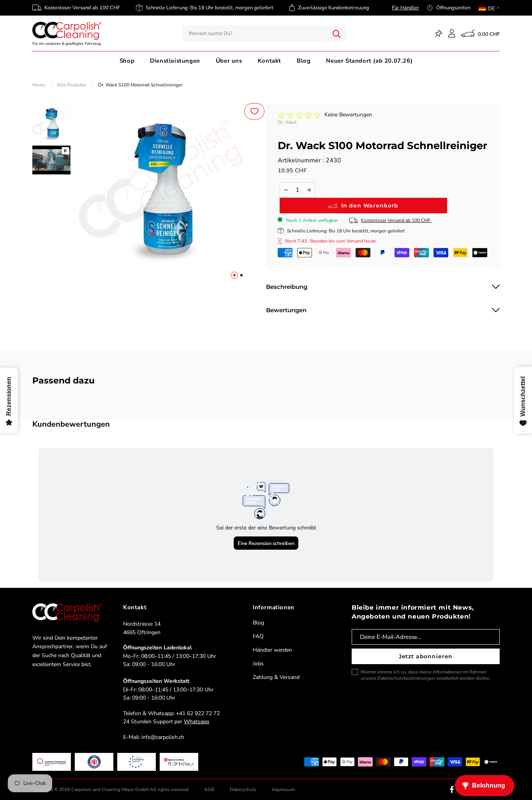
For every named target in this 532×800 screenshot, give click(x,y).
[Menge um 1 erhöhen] (309, 190)
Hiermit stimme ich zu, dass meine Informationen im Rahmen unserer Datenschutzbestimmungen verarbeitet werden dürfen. (426, 675)
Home (38, 85)
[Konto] (451, 33)
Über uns (229, 61)
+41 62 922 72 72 (198, 713)
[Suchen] (336, 33)
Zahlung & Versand (276, 677)
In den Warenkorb (369, 205)
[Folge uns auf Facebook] (451, 789)
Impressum (283, 789)
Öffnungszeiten (453, 7)
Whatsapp (196, 721)
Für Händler (405, 7)
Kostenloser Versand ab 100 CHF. (396, 220)
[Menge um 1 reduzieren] (286, 190)
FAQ (258, 636)
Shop (127, 61)
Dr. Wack (287, 122)
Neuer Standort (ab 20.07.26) (369, 61)
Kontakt (269, 61)
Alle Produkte (71, 85)
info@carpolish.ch (162, 737)
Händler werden (272, 650)
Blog (303, 61)
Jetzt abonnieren (426, 656)
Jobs (258, 663)
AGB (209, 789)
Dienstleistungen (175, 61)
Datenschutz (243, 789)
